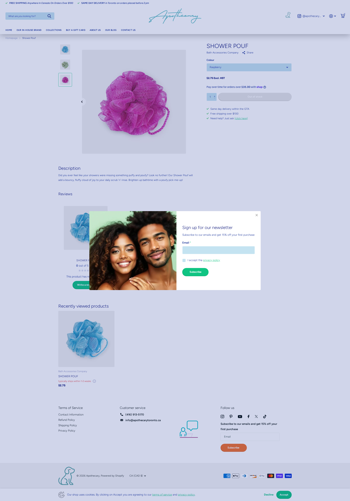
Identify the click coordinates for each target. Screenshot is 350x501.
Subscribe (195, 271)
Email (186, 242)
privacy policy (211, 260)
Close (257, 215)
